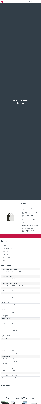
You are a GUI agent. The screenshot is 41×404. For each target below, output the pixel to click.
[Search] (37, 2)
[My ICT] (34, 2)
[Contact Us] (32, 2)
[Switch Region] (29, 2)
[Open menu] (39, 2)
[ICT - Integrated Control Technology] (2, 1)
